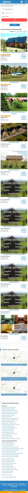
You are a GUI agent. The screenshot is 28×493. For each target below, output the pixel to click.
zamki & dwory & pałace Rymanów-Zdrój (11, 438)
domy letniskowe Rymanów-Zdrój (9, 410)
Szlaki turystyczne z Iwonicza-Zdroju (14, 364)
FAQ (26, 483)
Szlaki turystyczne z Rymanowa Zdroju (14, 394)
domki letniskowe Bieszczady (8, 444)
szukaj (15, 20)
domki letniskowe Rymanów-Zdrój (9, 413)
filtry (15, 25)
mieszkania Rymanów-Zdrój (8, 421)
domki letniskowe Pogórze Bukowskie (10, 454)
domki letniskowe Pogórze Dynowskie (10, 456)
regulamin (21, 483)
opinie (25, 31)
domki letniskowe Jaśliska (7, 471)
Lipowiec (3, 118)
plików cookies (15, 492)
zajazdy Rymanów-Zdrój (7, 437)
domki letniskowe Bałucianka (8, 460)
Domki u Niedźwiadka (14, 198)
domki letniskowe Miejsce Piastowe (10, 469)
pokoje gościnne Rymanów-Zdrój (9, 427)
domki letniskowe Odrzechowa (9, 468)
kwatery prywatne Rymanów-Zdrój (9, 419)
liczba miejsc (20, 31)
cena (15, 31)
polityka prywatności (8, 485)
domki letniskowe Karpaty (7, 445)
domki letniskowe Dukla (7, 472)
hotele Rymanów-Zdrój (7, 416)
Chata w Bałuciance (14, 170)
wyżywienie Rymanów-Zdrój (8, 415)
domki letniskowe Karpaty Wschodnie (10, 450)
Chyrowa (3, 57)
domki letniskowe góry (7, 475)
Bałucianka (3, 173)
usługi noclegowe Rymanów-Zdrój (9, 434)
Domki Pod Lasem (14, 310)
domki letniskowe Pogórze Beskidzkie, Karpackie (13, 448)
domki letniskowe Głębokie (8, 461)
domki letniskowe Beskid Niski (8, 451)
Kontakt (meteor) (12, 483)
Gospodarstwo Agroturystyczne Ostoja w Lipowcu (14, 112)
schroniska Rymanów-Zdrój (8, 432)
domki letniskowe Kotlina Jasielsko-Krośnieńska (12, 453)
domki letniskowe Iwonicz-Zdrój (9, 463)
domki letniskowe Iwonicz (7, 464)
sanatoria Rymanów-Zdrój (7, 430)
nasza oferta (22, 485)
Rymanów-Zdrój (4, 145)
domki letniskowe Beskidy (7, 442)
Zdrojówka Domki (14, 142)
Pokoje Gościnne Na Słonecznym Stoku (14, 226)
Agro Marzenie (14, 82)
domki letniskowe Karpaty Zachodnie (10, 447)
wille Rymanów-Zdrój (6, 435)
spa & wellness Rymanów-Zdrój (9, 423)
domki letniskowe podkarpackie (9, 477)
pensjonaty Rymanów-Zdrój (8, 426)
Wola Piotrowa (4, 87)
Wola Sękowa (4, 201)
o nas (16, 485)
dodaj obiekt (14, 486)
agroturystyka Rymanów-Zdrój (8, 407)
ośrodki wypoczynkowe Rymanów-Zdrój (10, 424)
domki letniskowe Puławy (7, 466)
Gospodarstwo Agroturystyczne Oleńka (14, 52)
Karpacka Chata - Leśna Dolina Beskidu (14, 254)
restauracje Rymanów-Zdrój (8, 429)
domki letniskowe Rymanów (8, 458)
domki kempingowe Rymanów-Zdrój (10, 412)
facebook (4, 483)
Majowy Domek (14, 282)
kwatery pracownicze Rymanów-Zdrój (10, 418)
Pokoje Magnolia (14, 334)
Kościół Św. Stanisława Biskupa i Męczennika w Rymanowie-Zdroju (14, 378)
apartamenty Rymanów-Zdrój (8, 409)
